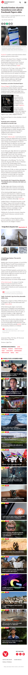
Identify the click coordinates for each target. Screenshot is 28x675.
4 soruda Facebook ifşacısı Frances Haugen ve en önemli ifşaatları (7, 108)
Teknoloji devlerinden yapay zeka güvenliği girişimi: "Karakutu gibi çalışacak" (12, 481)
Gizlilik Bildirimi (17, 659)
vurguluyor (21, 105)
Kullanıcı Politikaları (7, 662)
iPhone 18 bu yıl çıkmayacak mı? (12, 464)
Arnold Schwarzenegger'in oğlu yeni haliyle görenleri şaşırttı (13, 374)
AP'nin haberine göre (6, 282)
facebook (10, 348)
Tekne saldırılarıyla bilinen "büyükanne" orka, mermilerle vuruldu (14, 428)
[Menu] (25, 2)
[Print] (12, 24)
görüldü (19, 324)
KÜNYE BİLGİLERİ (7, 659)
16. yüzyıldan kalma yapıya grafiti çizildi (12, 606)
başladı (18, 65)
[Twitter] (20, 654)
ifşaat (3, 350)
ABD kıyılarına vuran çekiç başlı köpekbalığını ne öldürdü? (12, 624)
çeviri (18, 346)
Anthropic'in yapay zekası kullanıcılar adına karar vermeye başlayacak (13, 517)
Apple (17, 352)
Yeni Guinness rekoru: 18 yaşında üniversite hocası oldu (12, 641)
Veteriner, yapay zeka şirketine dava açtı (13, 552)
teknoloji (4, 348)
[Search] (20, 2)
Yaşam (7, 378)
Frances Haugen (5, 86)
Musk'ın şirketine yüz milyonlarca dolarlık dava (12, 446)
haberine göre (11, 137)
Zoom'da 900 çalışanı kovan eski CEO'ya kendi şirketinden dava (12, 392)
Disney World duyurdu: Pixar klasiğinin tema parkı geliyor (11, 410)
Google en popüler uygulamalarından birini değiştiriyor (13, 588)
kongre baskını (18, 350)
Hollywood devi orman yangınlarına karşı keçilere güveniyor (13, 570)
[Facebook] (17, 654)
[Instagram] (23, 654)
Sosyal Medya (9, 350)
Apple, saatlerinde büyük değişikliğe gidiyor (13, 499)
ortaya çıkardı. (8, 304)
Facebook (3, 54)
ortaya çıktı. (21, 198)
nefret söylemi (5, 352)
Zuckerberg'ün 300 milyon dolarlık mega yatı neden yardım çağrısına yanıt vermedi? (12, 534)
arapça (12, 352)
